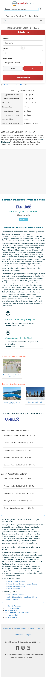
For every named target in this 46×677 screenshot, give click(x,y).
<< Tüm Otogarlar (12, 608)
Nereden (6, 38)
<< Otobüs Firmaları (13, 606)
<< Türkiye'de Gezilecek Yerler (17, 613)
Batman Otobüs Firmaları (15, 581)
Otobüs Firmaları (9, 85)
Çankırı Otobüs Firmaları (15, 595)
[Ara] (40, 9)
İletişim (28, 634)
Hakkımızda (6, 628)
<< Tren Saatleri (11, 615)
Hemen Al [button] (23, 219)
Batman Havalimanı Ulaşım (16, 586)
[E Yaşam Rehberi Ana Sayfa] (23, 3)
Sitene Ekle (19, 634)
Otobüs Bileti (19, 85)
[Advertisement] (23, 171)
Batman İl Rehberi (13, 588)
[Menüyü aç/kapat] (41, 21)
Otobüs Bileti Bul (23, 77)
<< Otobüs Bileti (11, 610)
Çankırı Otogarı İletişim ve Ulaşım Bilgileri (21, 597)
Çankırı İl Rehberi (12, 599)
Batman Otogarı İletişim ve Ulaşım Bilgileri (22, 584)
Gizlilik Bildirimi (35, 628)
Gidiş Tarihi (7, 58)
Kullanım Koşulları (20, 628)
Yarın (33, 68)
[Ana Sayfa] (1, 85)
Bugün (13, 68)
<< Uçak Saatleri (11, 617)
